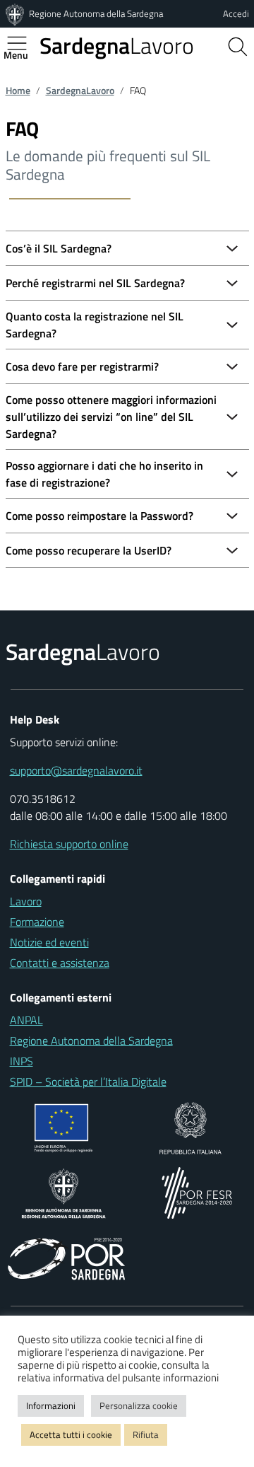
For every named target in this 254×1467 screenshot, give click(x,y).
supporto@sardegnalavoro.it (76, 770)
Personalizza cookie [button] (138, 1405)
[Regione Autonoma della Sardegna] (16, 13)
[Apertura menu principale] (23, 43)
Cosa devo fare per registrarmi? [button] (82, 366)
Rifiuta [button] (146, 1434)
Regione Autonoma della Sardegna (96, 13)
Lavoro (117, 45)
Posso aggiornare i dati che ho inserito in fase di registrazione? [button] (104, 474)
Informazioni (50, 1405)
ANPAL (26, 1019)
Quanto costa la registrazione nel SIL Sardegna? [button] (94, 325)
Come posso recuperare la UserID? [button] (88, 550)
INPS (21, 1061)
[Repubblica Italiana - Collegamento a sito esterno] (190, 1126)
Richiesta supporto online (69, 843)
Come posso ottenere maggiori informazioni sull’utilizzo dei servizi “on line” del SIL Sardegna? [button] (111, 416)
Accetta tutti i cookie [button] (71, 1434)
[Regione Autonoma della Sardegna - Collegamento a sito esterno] (64, 1191)
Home (18, 90)
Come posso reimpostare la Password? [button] (99, 515)
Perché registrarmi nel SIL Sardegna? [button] (95, 282)
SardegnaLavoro (80, 90)
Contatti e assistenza (59, 962)
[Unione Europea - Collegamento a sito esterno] (64, 1126)
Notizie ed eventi (49, 942)
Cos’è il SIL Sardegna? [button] (58, 248)
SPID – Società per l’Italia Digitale (88, 1081)
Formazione (37, 921)
